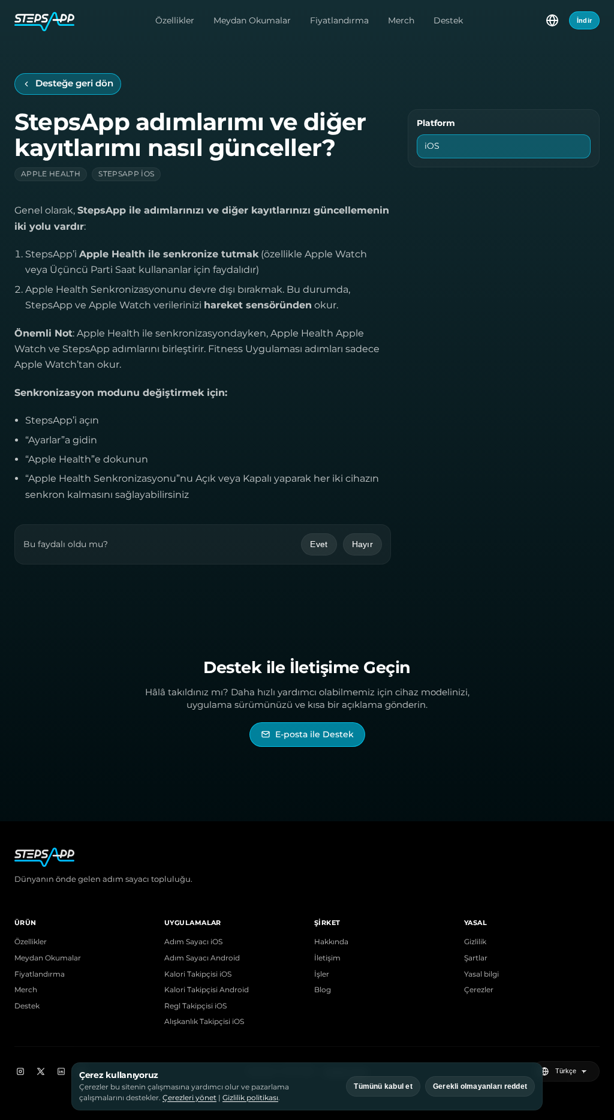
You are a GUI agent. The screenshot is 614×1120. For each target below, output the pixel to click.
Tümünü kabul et (383, 1086)
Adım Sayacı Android (202, 958)
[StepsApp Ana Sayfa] (44, 20)
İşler (321, 974)
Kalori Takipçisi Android (206, 990)
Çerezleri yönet (189, 1097)
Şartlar (475, 958)
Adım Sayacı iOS (193, 942)
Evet (318, 544)
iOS (432, 145)
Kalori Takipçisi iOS (197, 974)
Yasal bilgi (481, 974)
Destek (448, 20)
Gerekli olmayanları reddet (480, 1086)
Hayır (362, 544)
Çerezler (478, 990)
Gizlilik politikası (250, 1097)
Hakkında (331, 942)
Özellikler (174, 20)
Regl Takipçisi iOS (195, 1006)
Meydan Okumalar (252, 20)
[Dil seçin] (552, 20)
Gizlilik (475, 942)
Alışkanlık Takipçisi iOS (204, 1021)
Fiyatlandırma (339, 20)
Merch (401, 20)
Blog (322, 990)
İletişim (327, 958)
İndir (584, 20)
